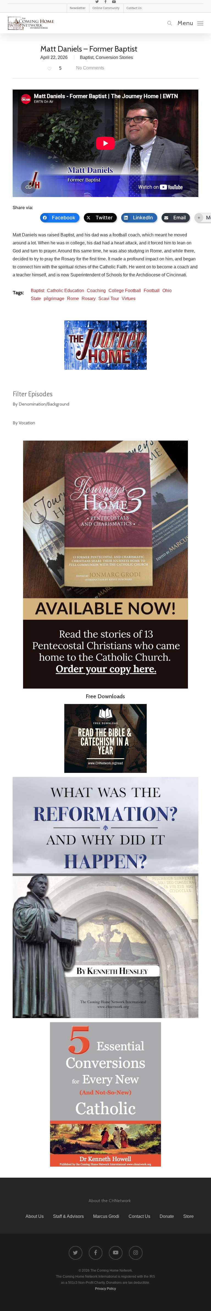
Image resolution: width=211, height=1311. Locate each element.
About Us (35, 1216)
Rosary (89, 298)
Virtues (128, 298)
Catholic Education (65, 290)
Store (188, 1216)
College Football (125, 290)
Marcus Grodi (106, 1216)
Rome (73, 298)
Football (152, 290)
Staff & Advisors (68, 1216)
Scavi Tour (108, 298)
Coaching (96, 290)
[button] (190, 23)
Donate (167, 1216)
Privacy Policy (105, 1289)
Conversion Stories (114, 57)
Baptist (86, 57)
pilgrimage (54, 298)
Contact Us (139, 1216)
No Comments (89, 68)
